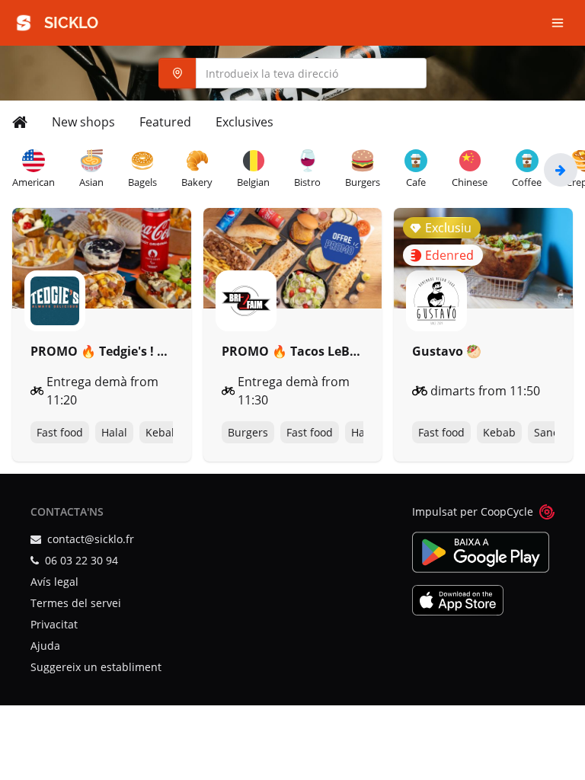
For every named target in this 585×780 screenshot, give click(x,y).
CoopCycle (507, 511)
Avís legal (54, 581)
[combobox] (292, 73)
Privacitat (54, 624)
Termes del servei (75, 603)
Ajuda (45, 645)
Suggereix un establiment (95, 667)
